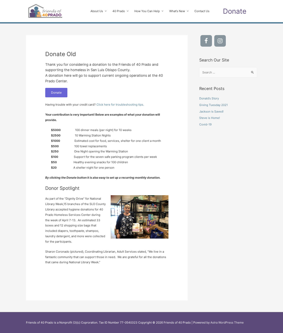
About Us (96, 11)
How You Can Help (147, 11)
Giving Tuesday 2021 (213, 105)
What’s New (177, 11)
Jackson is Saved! (211, 111)
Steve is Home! (209, 118)
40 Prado (118, 11)
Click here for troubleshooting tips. (120, 104)
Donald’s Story (209, 98)
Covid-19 (205, 124)
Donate (56, 92)
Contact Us (201, 11)
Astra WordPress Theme (227, 322)
